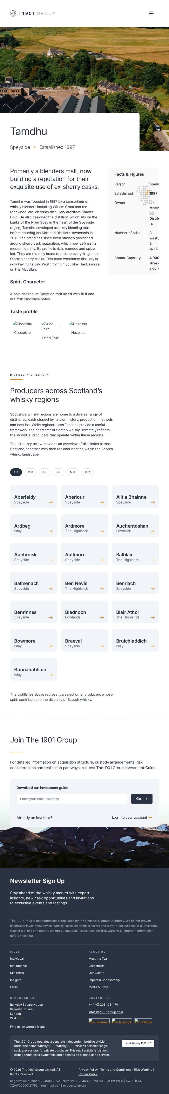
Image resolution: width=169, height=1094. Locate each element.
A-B (16, 472)
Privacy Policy (88, 1069)
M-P (73, 472)
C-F (30, 472)
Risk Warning (110, 930)
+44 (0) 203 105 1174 (103, 1004)
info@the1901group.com (106, 1012)
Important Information (138, 930)
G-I (44, 472)
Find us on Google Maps (27, 1026)
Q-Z (87, 472)
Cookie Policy (88, 1074)
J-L (58, 472)
